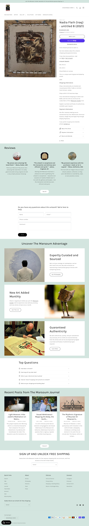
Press (26, 489)
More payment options (72, 44)
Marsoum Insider (76, 100)
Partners (27, 483)
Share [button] (62, 140)
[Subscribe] (56, 464)
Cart (5, 494)
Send (22, 234)
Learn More (55, 348)
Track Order (7, 489)
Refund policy (7, 496)
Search (6, 478)
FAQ (63, 58)
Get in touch (69, 58)
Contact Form (70, 483)
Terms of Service (50, 478)
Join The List (15, 310)
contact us (67, 124)
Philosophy (28, 481)
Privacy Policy (49, 481)
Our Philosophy (56, 274)
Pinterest (69, 481)
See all (44, 191)
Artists (27, 478)
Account (6, 491)
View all (44, 446)
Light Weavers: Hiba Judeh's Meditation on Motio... (17, 416)
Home (5, 483)
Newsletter (69, 486)
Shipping (61, 32)
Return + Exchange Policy (52, 486)
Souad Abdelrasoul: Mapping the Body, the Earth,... (44, 416)
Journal (6, 486)
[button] (22, 14)
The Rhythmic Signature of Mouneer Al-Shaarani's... (72, 416)
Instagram (69, 478)
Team (26, 486)
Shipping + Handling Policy (52, 483)
